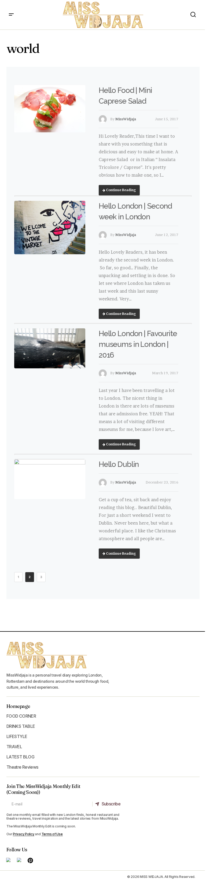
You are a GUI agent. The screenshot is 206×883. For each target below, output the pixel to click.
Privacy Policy (23, 834)
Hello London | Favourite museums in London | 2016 (138, 344)
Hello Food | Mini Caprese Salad (125, 96)
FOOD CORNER (21, 716)
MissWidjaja (125, 119)
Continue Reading (120, 190)
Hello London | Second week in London (135, 211)
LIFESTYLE (16, 736)
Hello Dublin (119, 464)
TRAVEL (14, 746)
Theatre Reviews (22, 767)
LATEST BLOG (20, 757)
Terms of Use (52, 834)
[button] (11, 15)
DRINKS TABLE (20, 726)
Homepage (18, 706)
